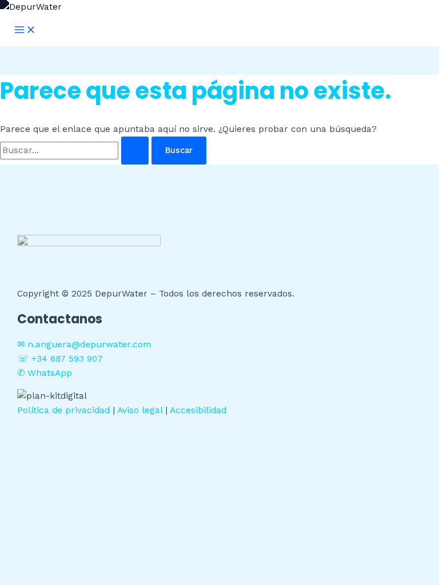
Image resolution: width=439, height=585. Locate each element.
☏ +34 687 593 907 (60, 359)
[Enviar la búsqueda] (135, 151)
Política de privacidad (63, 410)
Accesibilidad (198, 410)
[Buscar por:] (75, 150)
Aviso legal (139, 410)
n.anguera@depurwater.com (89, 344)
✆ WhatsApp (44, 373)
